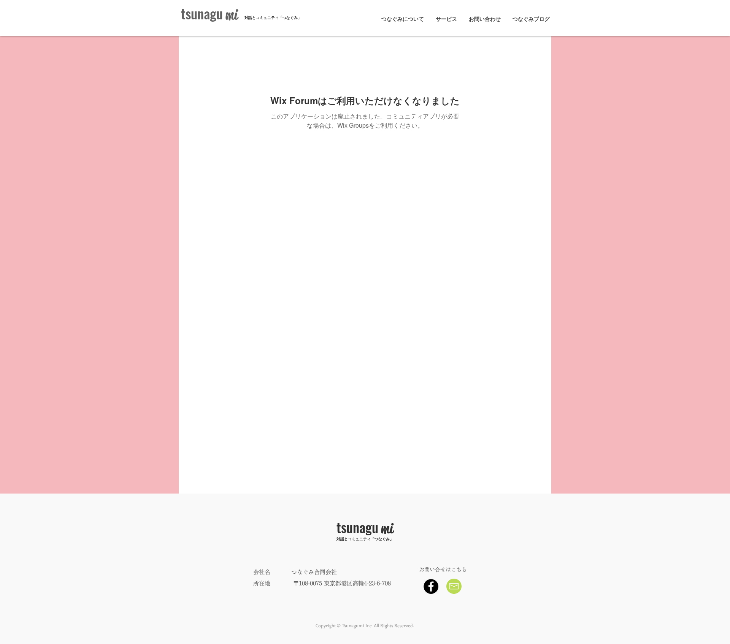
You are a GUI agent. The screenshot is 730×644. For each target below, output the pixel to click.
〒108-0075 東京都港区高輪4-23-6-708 (342, 583)
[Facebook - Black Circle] (431, 586)
